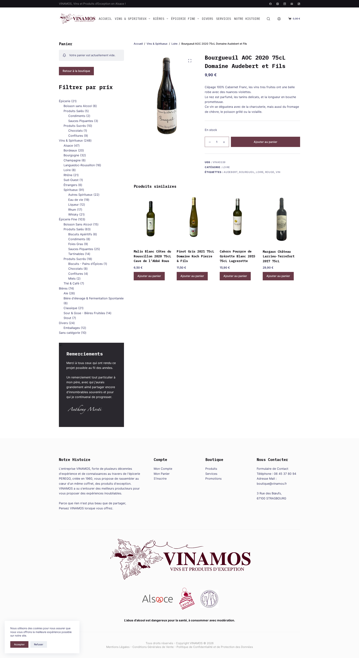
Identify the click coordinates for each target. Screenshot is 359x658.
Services (223, 19)
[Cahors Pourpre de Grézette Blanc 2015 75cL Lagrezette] (238, 220)
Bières (158, 19)
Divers (207, 19)
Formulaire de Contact (272, 468)
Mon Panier (162, 474)
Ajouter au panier (265, 142)
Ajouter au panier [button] (149, 276)
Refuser (38, 644)
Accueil (105, 19)
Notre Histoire (247, 19)
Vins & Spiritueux (131, 19)
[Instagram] (277, 4)
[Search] (268, 18)
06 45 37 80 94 (285, 474)
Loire (226, 167)
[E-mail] (292, 4)
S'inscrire (160, 478)
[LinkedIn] (284, 4)
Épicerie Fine (183, 19)
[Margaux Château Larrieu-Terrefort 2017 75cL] (281, 220)
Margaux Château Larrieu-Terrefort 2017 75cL (278, 256)
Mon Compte (163, 468)
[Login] (279, 18)
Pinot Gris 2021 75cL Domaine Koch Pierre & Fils (195, 256)
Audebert (230, 172)
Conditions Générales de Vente (153, 647)
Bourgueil (246, 172)
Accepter (19, 644)
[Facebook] (270, 4)
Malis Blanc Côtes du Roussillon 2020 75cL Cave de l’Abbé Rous (152, 256)
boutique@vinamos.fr (272, 483)
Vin (278, 172)
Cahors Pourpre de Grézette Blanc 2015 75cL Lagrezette (237, 256)
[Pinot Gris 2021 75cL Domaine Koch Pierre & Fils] (195, 220)
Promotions (213, 478)
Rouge (269, 172)
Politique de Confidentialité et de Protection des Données (215, 647)
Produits (211, 468)
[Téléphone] (299, 4)
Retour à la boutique (76, 71)
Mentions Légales (118, 647)
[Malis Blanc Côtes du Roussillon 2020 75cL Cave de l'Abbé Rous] (152, 220)
